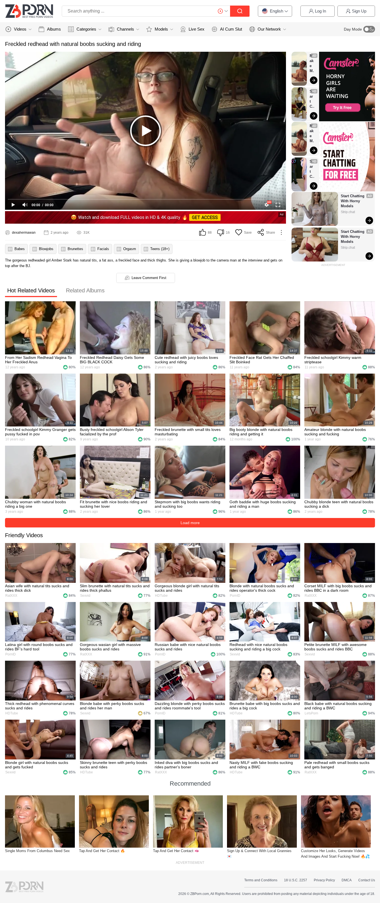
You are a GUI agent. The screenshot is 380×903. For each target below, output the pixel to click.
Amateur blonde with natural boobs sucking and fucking (335, 431)
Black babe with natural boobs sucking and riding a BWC (338, 705)
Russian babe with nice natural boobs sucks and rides (188, 646)
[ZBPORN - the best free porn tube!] (29, 11)
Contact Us (366, 880)
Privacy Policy (324, 880)
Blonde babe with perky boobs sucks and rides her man (112, 705)
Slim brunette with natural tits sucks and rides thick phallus (115, 588)
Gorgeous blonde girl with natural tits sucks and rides (187, 588)
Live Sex (196, 29)
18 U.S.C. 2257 (295, 880)
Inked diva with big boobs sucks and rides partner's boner (186, 764)
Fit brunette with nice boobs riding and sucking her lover (113, 504)
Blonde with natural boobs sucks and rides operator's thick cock (262, 588)
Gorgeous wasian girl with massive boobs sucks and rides (110, 646)
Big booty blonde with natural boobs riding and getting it (261, 431)
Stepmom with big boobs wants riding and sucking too (187, 504)
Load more (190, 522)
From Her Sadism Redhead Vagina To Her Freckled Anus (38, 359)
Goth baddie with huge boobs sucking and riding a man (263, 504)
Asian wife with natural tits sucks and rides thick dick (37, 588)
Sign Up (359, 11)
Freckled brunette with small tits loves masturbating (188, 431)
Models (161, 29)
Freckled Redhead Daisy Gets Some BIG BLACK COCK (112, 359)
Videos (20, 29)
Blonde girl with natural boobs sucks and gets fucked (36, 764)
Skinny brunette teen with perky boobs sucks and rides (113, 764)
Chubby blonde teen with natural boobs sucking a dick (338, 504)
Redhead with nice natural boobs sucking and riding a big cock (258, 646)
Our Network (269, 29)
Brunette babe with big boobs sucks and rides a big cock (265, 705)
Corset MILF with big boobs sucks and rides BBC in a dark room (338, 588)
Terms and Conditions (260, 880)
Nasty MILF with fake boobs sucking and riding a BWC (261, 764)
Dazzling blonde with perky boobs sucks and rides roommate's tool (190, 705)
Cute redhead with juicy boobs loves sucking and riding (186, 359)
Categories (86, 29)
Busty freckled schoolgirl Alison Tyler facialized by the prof (112, 431)
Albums (54, 29)
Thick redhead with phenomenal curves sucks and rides (39, 705)
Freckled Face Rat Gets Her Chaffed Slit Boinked (262, 359)
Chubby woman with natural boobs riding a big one (35, 504)
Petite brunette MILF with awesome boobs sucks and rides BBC (335, 646)
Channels (125, 29)
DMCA (347, 880)
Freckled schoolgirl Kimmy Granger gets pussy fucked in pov (40, 431)
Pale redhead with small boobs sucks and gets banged (336, 764)
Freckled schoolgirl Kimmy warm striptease (332, 359)
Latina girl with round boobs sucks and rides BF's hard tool (39, 646)
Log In (320, 11)
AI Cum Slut (231, 29)
